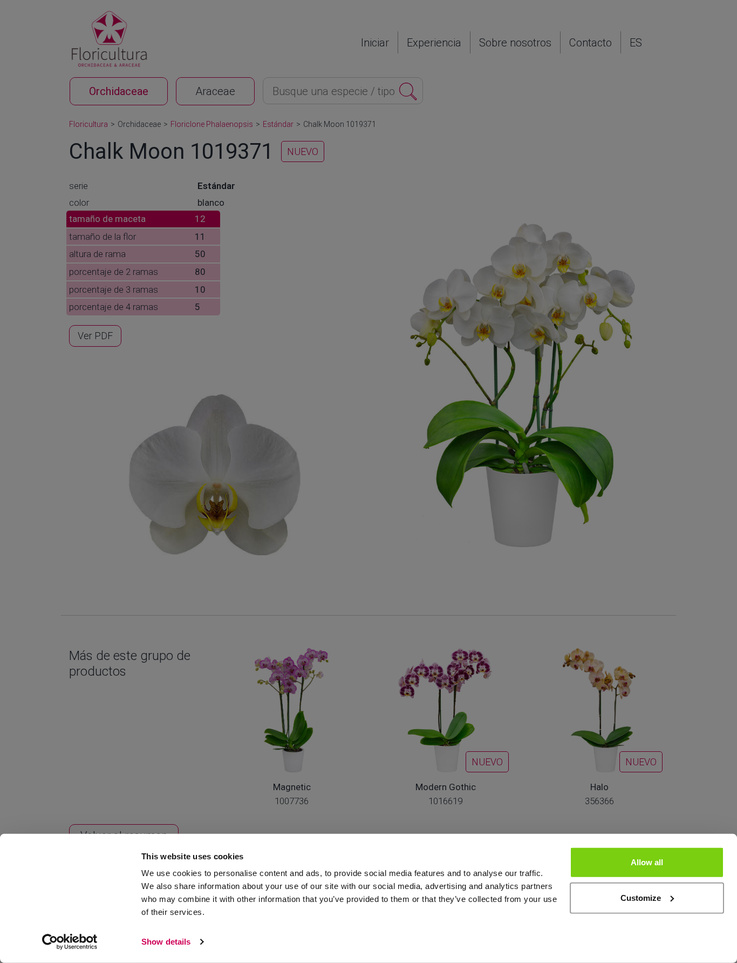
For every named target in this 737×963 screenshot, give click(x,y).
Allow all (647, 862)
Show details (165, 941)
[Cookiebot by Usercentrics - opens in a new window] (70, 942)
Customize (640, 897)
